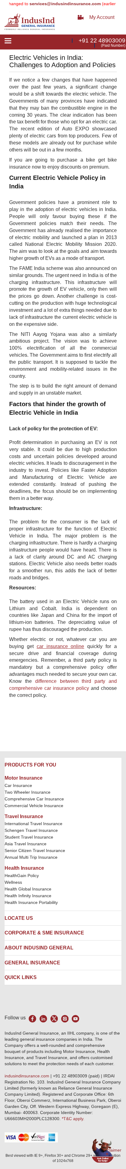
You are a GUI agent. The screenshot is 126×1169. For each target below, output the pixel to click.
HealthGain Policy (22, 875)
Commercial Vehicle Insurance (34, 805)
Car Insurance (18, 785)
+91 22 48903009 (102, 40)
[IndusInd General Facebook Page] (32, 1018)
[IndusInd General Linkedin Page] (43, 1018)
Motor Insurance (24, 778)
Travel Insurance (24, 816)
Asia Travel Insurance (25, 843)
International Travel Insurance (33, 823)
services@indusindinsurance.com (58, 3)
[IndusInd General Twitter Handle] (54, 1018)
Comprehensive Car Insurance (34, 798)
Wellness (13, 882)
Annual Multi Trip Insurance (31, 857)
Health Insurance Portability (31, 902)
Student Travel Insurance (29, 837)
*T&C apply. (73, 1118)
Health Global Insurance (29, 889)
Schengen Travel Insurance (31, 830)
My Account (101, 17)
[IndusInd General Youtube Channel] (75, 1018)
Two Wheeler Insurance (27, 792)
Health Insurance (24, 868)
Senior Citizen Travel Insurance (35, 850)
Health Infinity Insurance (29, 895)
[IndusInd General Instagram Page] (65, 1018)
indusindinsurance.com (27, 1075)
